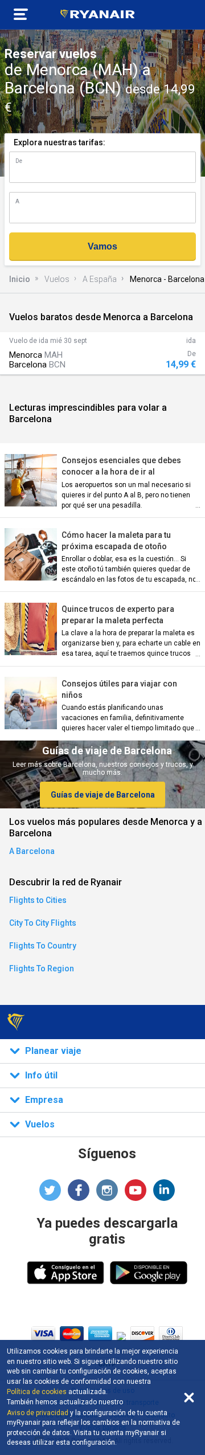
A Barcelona (32, 851)
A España (100, 279)
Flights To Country (42, 945)
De (18, 161)
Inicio (19, 279)
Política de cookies (37, 1392)
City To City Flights (42, 922)
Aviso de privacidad (37, 1413)
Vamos (102, 246)
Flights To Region (41, 968)
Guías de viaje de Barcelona (103, 794)
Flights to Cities (38, 900)
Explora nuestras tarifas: (59, 142)
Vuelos (56, 279)
